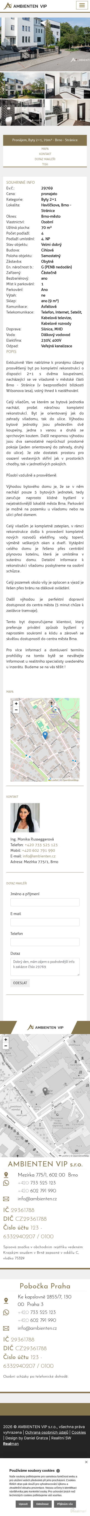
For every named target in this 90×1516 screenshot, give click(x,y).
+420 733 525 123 (41, 845)
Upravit (23, 1504)
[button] (45, 735)
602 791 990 (37, 1191)
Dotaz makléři (45, 159)
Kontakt (45, 154)
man (11, 1443)
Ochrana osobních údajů (46, 1432)
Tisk (45, 164)
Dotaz (15, 953)
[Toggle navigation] (82, 5)
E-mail (15, 913)
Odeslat (20, 983)
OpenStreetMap (70, 780)
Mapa (45, 149)
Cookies (79, 1432)
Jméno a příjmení (24, 894)
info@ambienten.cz (39, 856)
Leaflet (54, 780)
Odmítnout (42, 1504)
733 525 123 (37, 1183)
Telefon (16, 933)
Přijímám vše (65, 1504)
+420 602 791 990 (38, 850)
